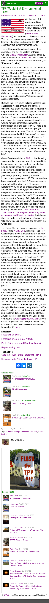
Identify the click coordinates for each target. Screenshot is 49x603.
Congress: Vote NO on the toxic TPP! (19, 359)
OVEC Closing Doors (22, 403)
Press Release (15, 571)
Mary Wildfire (7, 15)
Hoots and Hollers (37, 15)
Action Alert (26, 376)
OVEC (6, 595)
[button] (13, 3)
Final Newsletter (20, 389)
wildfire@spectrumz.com (27, 319)
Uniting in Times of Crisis (20, 518)
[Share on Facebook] (18, 365)
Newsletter (26, 387)
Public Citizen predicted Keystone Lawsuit (21, 343)
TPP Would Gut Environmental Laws (21, 10)
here (18, 327)
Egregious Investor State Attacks (17, 339)
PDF (28, 158)
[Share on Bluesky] (23, 365)
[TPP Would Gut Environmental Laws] (25, 489)
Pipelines (25, 431)
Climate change (13, 431)
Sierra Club (27, 57)
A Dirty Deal (19, 231)
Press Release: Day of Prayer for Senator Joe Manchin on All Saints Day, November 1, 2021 (28, 575)
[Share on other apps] (29, 365)
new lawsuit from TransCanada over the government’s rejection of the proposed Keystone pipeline (23, 212)
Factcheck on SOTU (11, 335)
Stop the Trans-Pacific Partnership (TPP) (21, 355)
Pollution (33, 431)
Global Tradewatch (19, 55)
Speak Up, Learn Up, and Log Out (28, 418)
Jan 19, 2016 (19, 15)
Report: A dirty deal (10, 347)
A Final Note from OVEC (23, 379)
